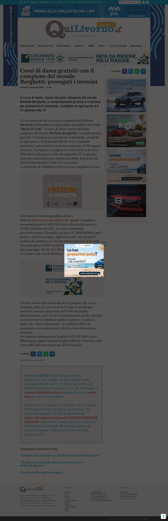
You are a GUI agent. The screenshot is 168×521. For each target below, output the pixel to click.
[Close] (104, 244)
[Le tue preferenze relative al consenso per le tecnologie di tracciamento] (163, 516)
